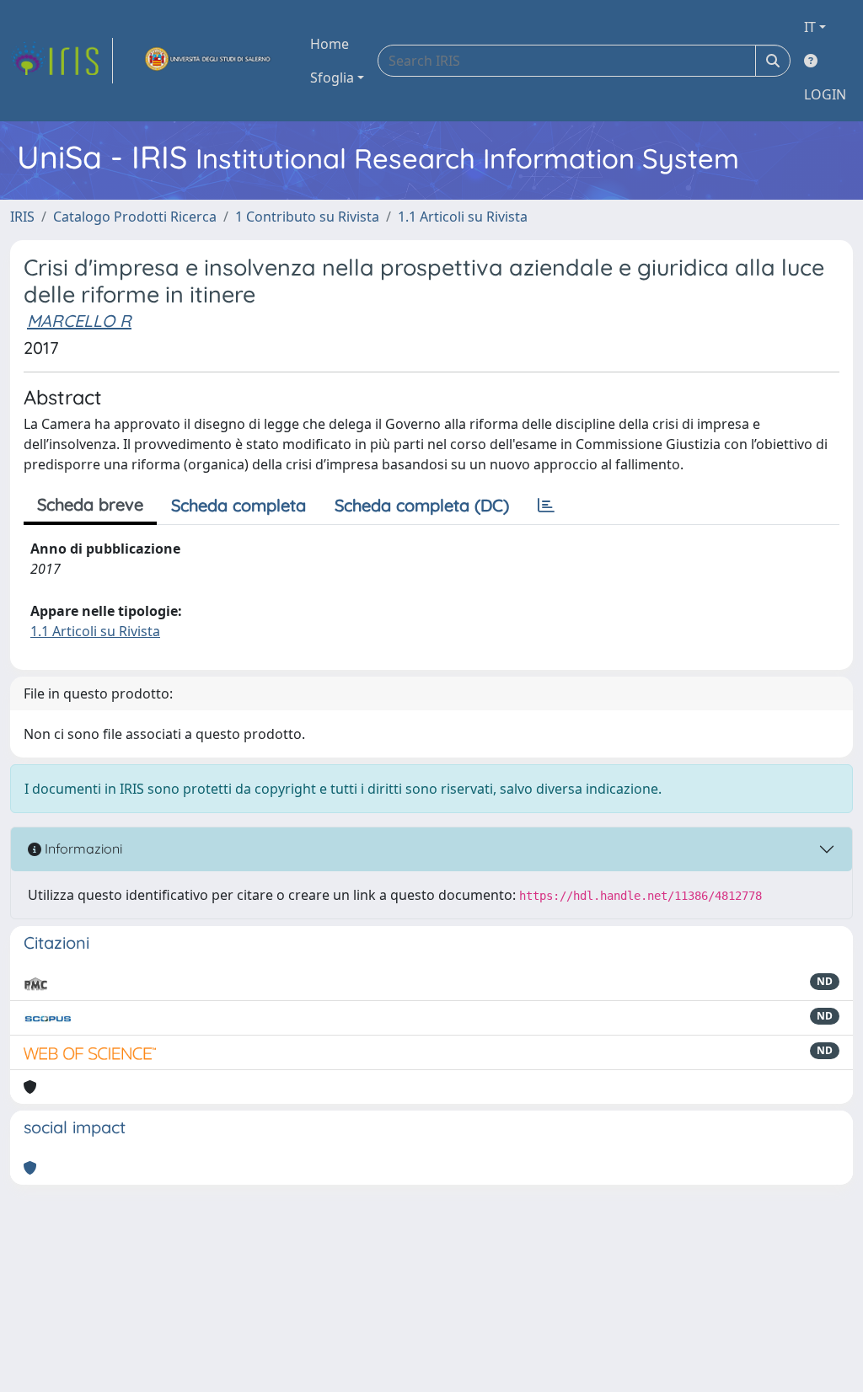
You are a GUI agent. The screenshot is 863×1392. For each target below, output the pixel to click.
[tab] (546, 505)
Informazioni (81, 848)
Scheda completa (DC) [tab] (422, 505)
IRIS (22, 216)
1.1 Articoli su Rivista (463, 216)
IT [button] (810, 27)
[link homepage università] (208, 60)
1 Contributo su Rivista (307, 216)
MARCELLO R (79, 320)
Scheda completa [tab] (238, 505)
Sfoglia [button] (332, 77)
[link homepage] (61, 60)
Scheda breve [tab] (90, 504)
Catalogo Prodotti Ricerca (135, 216)
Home (329, 44)
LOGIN (825, 94)
